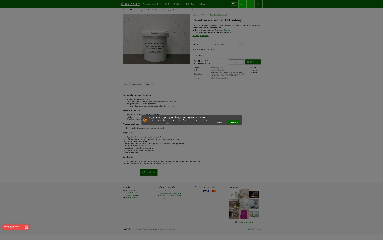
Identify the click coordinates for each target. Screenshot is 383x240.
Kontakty (162, 198)
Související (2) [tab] (136, 84)
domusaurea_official (132, 197)
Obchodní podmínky (166, 191)
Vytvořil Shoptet (256, 229)
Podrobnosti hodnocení (218, 15)
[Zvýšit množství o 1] (241, 62)
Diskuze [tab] (148, 84)
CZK (233, 4)
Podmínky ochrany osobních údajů (170, 193)
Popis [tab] (125, 84)
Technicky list (149, 172)
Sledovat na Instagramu (245, 222)
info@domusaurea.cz (132, 190)
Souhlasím (234, 122)
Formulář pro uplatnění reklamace (170, 195)
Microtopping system (217, 67)
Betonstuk (227, 30)
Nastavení (219, 122)
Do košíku (254, 62)
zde (167, 122)
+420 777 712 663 (131, 193)
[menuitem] (152, 4)
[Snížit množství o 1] (231, 62)
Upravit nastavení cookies (168, 229)
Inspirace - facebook (132, 195)
